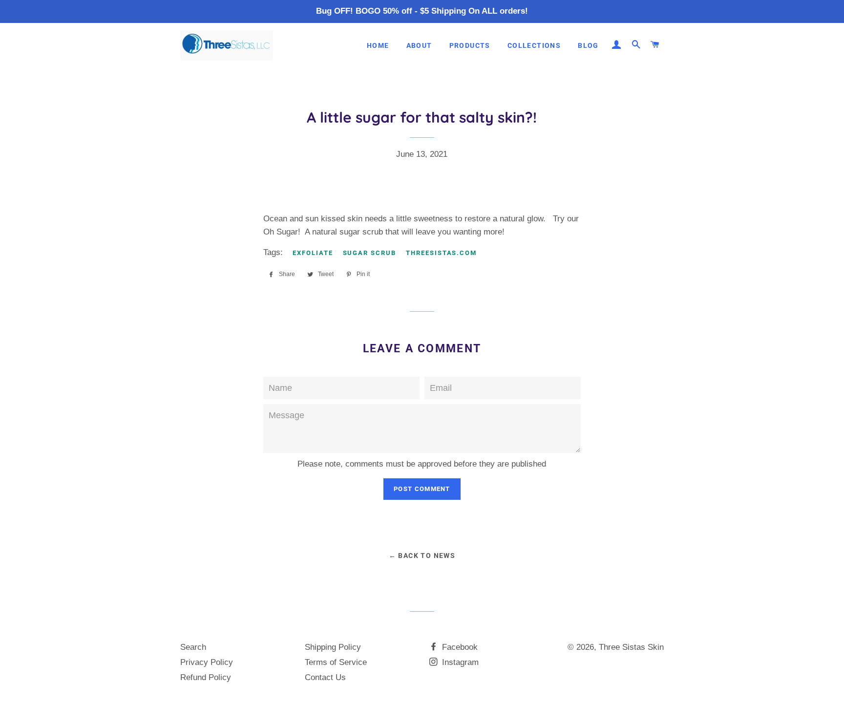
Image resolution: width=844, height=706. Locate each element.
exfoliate (313, 253)
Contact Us (325, 677)
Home (378, 45)
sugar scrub (369, 253)
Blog (588, 45)
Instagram (459, 662)
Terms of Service (336, 662)
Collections (534, 45)
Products (469, 45)
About (419, 45)
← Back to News (422, 555)
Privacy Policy (206, 662)
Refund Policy (205, 677)
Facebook (459, 647)
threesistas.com (441, 253)
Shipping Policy (333, 647)
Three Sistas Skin (631, 647)
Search (193, 647)
